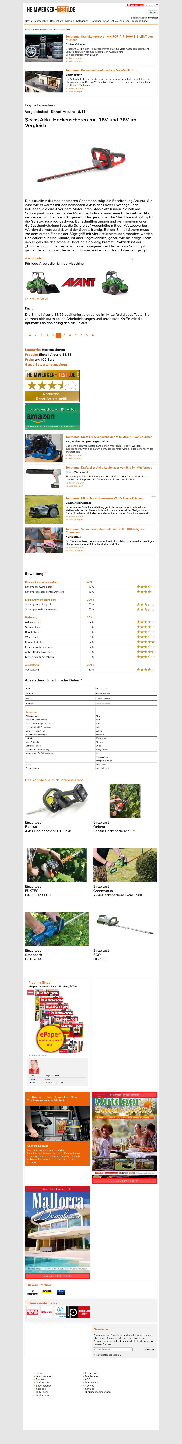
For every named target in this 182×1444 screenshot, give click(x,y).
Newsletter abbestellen (108, 1354)
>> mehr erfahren (38, 1055)
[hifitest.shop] (84, 1320)
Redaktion (41, 1379)
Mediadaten (92, 1376)
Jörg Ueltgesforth (52, 1076)
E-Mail (47, 1079)
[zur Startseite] (54, 9)
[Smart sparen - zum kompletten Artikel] (45, 81)
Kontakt (89, 1388)
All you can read (120, 21)
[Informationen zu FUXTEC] (32, 1292)
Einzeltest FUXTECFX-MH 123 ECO (38, 890)
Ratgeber (96, 21)
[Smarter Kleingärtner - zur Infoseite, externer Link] (45, 509)
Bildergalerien (43, 1385)
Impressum (91, 1373)
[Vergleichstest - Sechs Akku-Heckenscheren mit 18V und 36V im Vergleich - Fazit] (93, 335)
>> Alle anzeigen (74, 61)
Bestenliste (56, 21)
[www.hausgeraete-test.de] (60, 1320)
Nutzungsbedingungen (98, 1392)
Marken (69, 21)
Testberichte (41, 21)
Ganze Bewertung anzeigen (46, 364)
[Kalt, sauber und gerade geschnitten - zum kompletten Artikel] (45, 448)
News (28, 21)
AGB (87, 1379)
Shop (106, 21)
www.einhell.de (103, 703)
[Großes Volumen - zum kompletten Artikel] (45, 49)
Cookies (89, 1385)
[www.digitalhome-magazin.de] (32, 1320)
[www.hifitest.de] (46, 1320)
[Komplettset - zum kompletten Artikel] (45, 540)
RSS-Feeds (42, 1392)
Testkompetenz (44, 1376)
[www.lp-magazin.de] (72, 1320)
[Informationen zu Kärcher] (47, 1292)
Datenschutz (92, 1382)
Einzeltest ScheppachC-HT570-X (33, 954)
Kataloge (41, 1388)
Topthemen (42, 1395)
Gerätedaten (43, 1382)
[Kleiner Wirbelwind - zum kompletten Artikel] (45, 479)
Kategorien (82, 21)
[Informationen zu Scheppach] (61, 1292)
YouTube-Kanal (140, 21)
